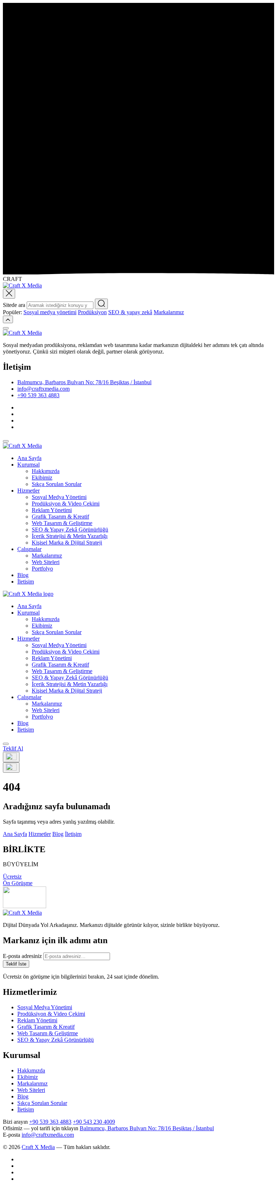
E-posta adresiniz (22, 956)
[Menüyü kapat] (6, 441)
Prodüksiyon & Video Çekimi (66, 503)
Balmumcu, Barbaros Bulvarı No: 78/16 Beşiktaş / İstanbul (84, 382)
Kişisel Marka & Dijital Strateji (67, 542)
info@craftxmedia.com (43, 389)
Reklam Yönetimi (52, 510)
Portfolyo (42, 568)
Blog (22, 575)
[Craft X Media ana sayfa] (28, 594)
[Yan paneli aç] (11, 757)
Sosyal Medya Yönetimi (59, 497)
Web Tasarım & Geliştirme (62, 523)
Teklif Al (13, 748)
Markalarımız (169, 312)
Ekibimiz (42, 477)
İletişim (25, 581)
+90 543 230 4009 (94, 1122)
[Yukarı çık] (8, 319)
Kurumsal (28, 464)
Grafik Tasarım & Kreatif (60, 516)
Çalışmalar (29, 549)
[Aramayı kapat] (9, 294)
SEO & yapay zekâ (130, 312)
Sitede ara (14, 305)
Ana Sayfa (29, 458)
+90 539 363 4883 (38, 395)
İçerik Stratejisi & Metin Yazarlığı (69, 536)
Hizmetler (28, 490)
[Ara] (101, 304)
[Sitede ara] (6, 744)
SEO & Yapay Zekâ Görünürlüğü (70, 529)
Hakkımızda (46, 471)
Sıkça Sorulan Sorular (57, 484)
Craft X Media (38, 1147)
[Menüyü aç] (11, 767)
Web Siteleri (46, 562)
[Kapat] (6, 328)
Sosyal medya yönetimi (49, 312)
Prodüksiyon (92, 312)
